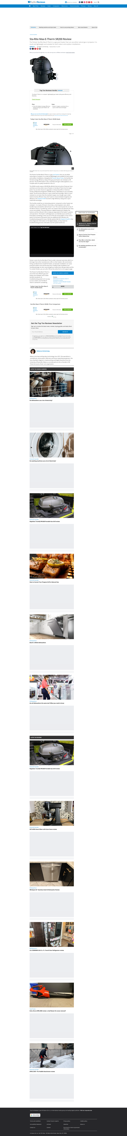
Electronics (65, 6)
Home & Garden (74, 6)
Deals (49, 6)
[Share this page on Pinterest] (35, 49)
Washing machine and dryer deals (47, 27)
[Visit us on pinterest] (89, 2)
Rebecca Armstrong (43, 46)
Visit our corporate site (86, 1110)
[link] (36, 124)
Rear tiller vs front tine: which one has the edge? (87, 240)
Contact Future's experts (53, 1121)
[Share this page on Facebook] (30, 49)
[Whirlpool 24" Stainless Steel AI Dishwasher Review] (87, 220)
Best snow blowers (83, 27)
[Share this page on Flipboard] (37, 49)
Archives (49, 1124)
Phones (83, 6)
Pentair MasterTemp (58, 178)
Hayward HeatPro (66, 219)
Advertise (65, 1124)
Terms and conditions (35, 1121)
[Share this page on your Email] (40, 49)
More (95, 6)
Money (90, 6)
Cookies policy (83, 1121)
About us (82, 1124)
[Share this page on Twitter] (33, 49)
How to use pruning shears (67, 27)
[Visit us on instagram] (84, 2)
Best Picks (35, 6)
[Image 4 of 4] (70, 151)
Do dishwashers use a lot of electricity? (86, 229)
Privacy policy (66, 1121)
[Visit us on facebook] (80, 2)
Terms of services (50, 336)
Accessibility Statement (35, 1124)
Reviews (43, 6)
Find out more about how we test (61, 115)
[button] (96, 2)
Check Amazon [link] (36, 99)
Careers (49, 1127)
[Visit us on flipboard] (91, 2)
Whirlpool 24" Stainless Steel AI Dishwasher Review (87, 224)
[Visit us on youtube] (87, 2)
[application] (52, 241)
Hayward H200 (42, 198)
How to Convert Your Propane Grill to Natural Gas (87, 235)
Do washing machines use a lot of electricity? (87, 246)
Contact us (32, 1127)
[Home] (30, 6)
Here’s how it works (70, 52)
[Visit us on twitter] (82, 2)
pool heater (56, 174)
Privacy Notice (37, 337)
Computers (56, 6)
